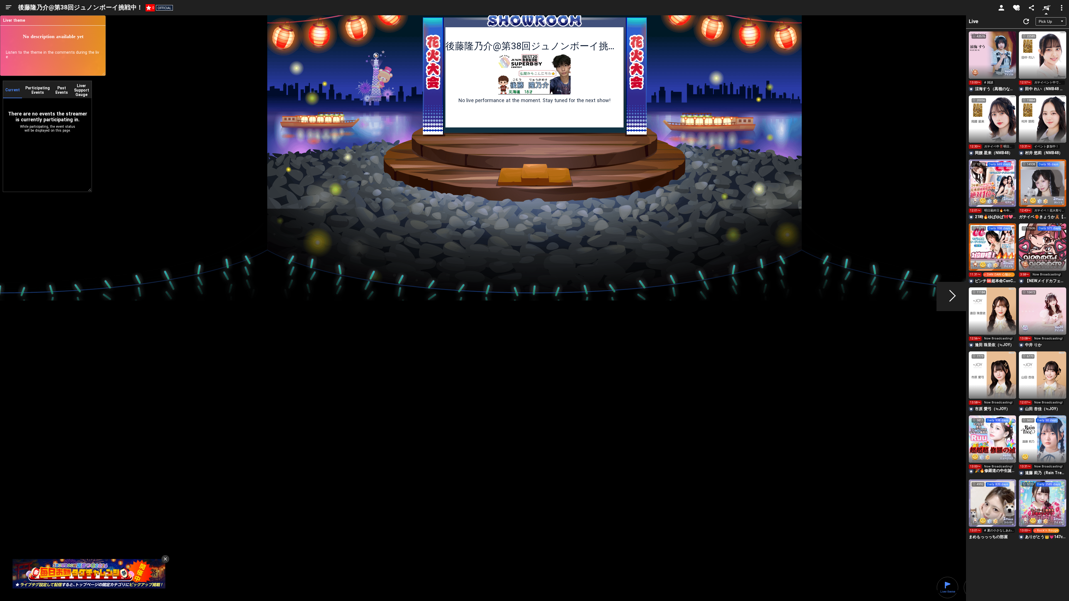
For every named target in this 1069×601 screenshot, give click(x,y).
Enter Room (992, 60)
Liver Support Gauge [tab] (81, 90)
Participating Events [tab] (37, 90)
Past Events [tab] (61, 90)
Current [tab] (12, 90)
